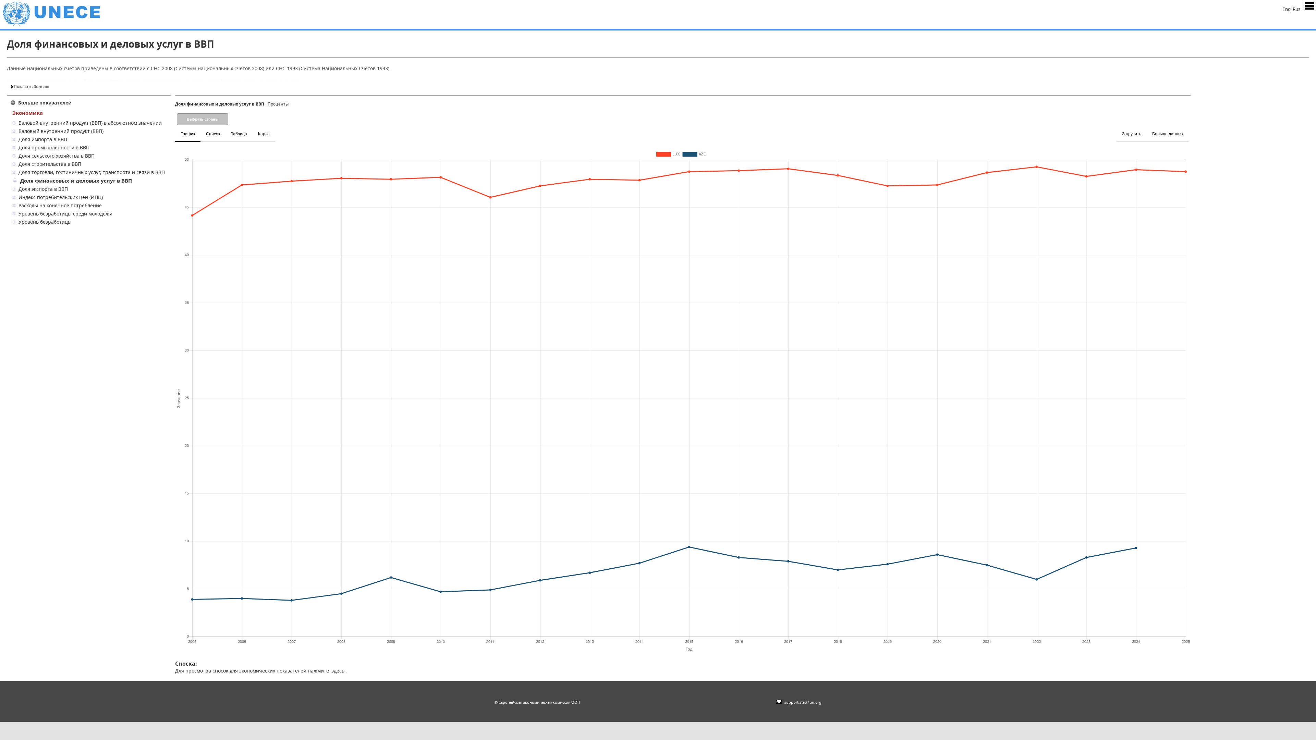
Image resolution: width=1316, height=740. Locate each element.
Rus (1297, 9)
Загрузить (1131, 134)
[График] (276, 130)
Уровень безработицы (45, 222)
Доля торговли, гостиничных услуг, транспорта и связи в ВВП (92, 172)
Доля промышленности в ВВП (54, 147)
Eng (1286, 9)
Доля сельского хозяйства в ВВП (57, 155)
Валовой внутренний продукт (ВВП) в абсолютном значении (90, 123)
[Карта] (282, 130)
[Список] (278, 130)
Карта (264, 134)
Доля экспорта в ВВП (43, 189)
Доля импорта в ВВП (43, 139)
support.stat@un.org (801, 702)
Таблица (239, 134)
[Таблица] (280, 130)
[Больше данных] (1190, 130)
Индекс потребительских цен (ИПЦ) (61, 197)
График (188, 134)
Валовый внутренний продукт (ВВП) (61, 131)
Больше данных (1167, 134)
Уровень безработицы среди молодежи (65, 213)
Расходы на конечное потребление (60, 205)
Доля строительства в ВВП (50, 164)
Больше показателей (45, 102)
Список (213, 134)
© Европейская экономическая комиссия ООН (537, 702)
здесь (337, 670)
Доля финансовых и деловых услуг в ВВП (76, 180)
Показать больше (31, 86)
